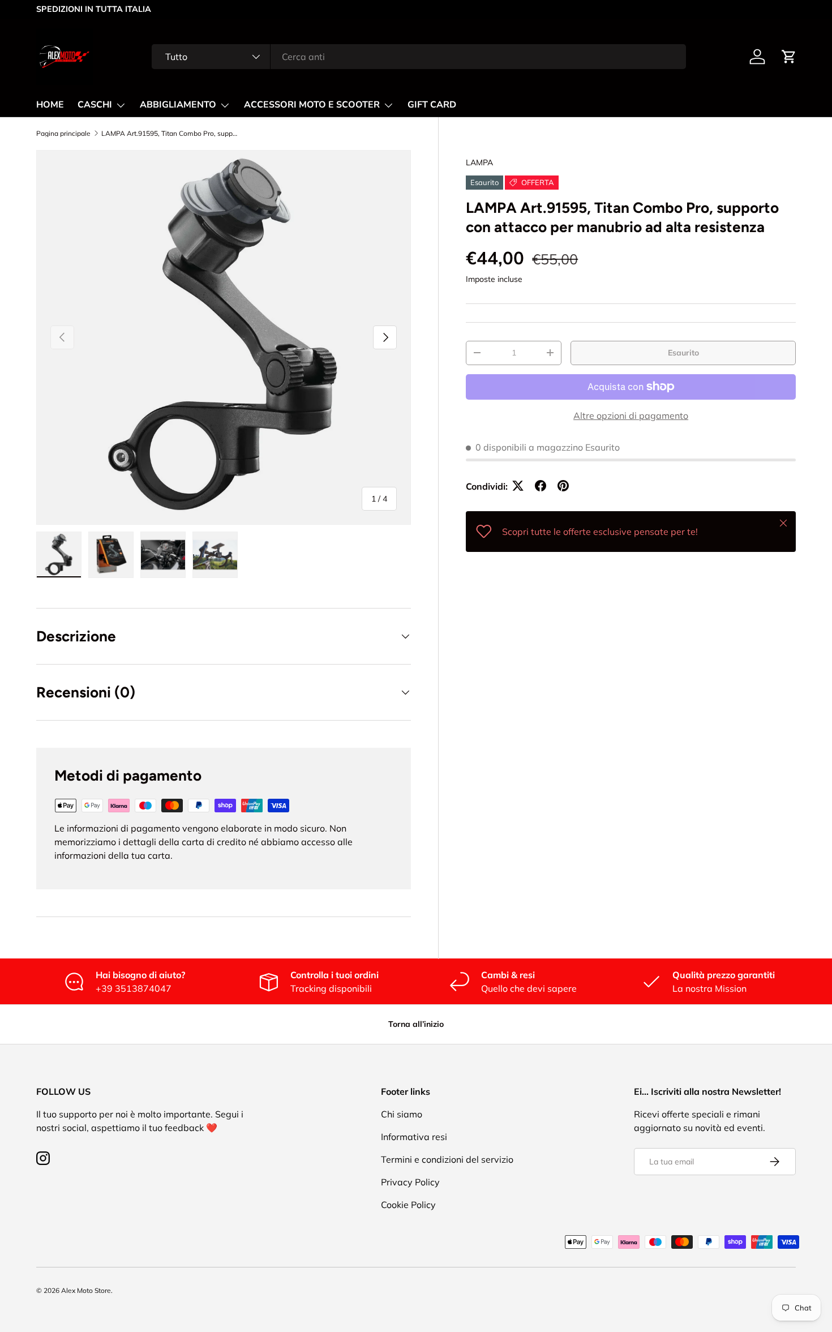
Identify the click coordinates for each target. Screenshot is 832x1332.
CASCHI (95, 104)
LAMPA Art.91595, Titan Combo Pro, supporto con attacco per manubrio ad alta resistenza (169, 133)
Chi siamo (401, 1114)
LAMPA (479, 162)
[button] (789, 56)
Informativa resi (414, 1136)
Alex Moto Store (86, 1290)
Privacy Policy (410, 1182)
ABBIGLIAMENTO (178, 104)
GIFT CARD (432, 104)
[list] (223, 337)
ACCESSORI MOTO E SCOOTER (312, 104)
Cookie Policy (408, 1204)
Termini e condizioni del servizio (447, 1159)
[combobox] (418, 56)
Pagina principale (63, 133)
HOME (50, 104)
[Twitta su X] (518, 485)
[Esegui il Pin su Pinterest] (563, 485)
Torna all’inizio (416, 1024)
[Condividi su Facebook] (540, 485)
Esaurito (683, 352)
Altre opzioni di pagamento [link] (630, 415)
